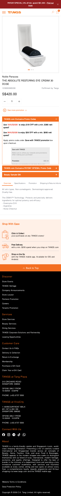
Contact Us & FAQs (10, 348)
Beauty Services (9, 324)
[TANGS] (14, 12)
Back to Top (32, 268)
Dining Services (9, 328)
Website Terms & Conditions (14, 482)
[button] (30, 44)
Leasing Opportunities (11, 337)
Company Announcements (13, 290)
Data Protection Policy (11, 486)
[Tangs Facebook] (3, 434)
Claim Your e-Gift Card (11, 370)
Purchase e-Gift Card (11, 366)
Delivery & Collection (11, 353)
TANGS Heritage (9, 286)
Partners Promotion (10, 299)
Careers (5, 303)
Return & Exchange (10, 357)
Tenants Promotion (10, 308)
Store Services (8, 319)
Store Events (7, 281)
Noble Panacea (10, 76)
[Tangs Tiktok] (18, 434)
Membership (7, 361)
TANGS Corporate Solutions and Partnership (21, 332)
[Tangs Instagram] (8, 434)
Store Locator (8, 295)
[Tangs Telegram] (13, 434)
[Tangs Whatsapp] (24, 434)
